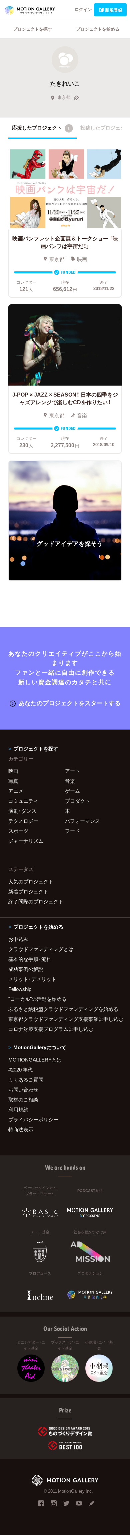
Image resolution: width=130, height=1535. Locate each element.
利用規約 (18, 1109)
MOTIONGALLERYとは (35, 1059)
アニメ (15, 790)
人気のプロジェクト (30, 881)
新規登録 (113, 10)
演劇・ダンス (22, 810)
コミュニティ (23, 800)
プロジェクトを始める (97, 29)
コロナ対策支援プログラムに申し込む (50, 1029)
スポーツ (18, 830)
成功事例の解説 (25, 969)
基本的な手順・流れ (29, 959)
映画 (13, 770)
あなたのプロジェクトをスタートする (70, 702)
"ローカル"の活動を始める (37, 999)
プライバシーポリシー (33, 1119)
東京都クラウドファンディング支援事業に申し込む (65, 1019)
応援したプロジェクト (41, 127)
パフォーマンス (82, 820)
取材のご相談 (23, 1099)
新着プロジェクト (28, 891)
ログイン (83, 9)
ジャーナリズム (25, 840)
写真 (13, 780)
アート (72, 770)
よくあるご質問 (25, 1079)
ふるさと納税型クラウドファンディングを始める (63, 1009)
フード (72, 830)
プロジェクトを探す (32, 29)
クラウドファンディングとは (40, 949)
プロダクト (77, 800)
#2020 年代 (20, 1069)
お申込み (18, 939)
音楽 (70, 780)
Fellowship (19, 989)
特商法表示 (20, 1129)
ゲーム (72, 790)
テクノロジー (23, 820)
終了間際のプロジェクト (35, 901)
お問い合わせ (23, 1089)
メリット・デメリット (32, 979)
